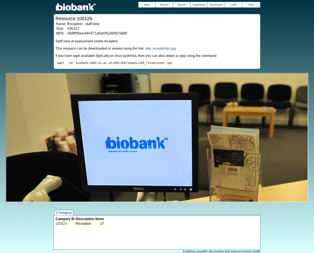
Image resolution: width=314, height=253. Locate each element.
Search (182, 4)
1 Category (64, 212)
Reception (83, 223)
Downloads (216, 4)
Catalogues (199, 4)
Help (251, 4)
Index (147, 4)
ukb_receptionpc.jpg (160, 48)
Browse (164, 4)
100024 (61, 223)
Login (233, 4)
